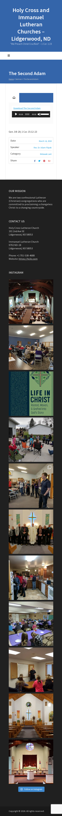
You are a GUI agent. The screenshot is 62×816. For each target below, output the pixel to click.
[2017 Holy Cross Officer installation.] (31, 531)
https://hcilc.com (28, 258)
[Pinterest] (44, 161)
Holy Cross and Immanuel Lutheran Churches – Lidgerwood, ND (31, 24)
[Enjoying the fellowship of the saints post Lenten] (31, 623)
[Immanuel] (31, 762)
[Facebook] (35, 161)
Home (11, 79)
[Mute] (39, 114)
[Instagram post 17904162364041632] (31, 439)
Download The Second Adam (27, 108)
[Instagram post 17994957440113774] (31, 347)
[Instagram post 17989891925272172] (31, 301)
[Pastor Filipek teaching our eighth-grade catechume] (31, 670)
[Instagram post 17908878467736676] (31, 393)
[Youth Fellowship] (31, 485)
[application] (31, 114)
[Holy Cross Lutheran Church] (31, 716)
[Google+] (50, 161)
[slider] (44, 114)
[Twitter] (39, 161)
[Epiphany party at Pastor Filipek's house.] (31, 577)
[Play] (16, 114)
